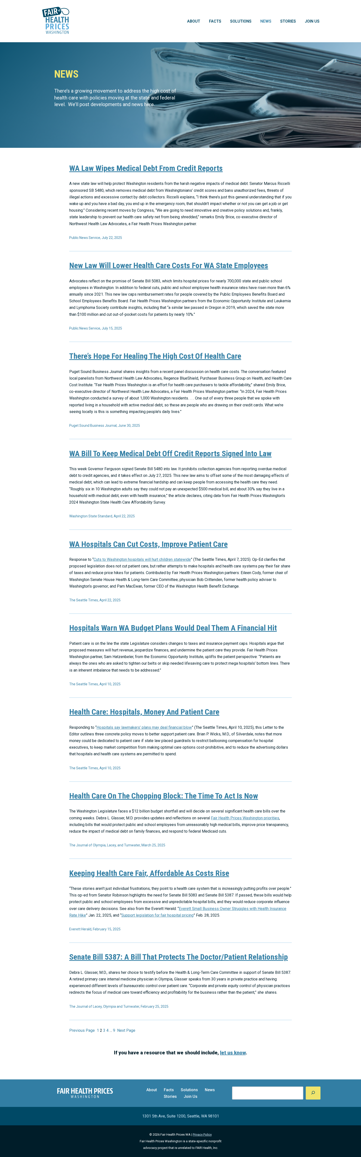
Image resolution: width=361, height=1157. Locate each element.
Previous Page (82, 1030)
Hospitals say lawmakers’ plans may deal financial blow (144, 727)
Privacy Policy (202, 1134)
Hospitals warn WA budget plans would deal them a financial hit (173, 628)
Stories (288, 21)
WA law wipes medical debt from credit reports (146, 168)
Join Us (312, 21)
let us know (233, 1053)
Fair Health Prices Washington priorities (245, 818)
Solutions (240, 21)
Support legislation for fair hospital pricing (157, 915)
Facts (215, 21)
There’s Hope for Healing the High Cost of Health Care (155, 356)
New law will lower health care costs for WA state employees (168, 265)
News (265, 21)
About (193, 21)
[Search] (313, 1093)
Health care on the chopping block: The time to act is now (163, 795)
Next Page (126, 1030)
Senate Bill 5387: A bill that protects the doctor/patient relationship (178, 957)
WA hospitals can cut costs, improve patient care (148, 544)
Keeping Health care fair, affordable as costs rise (149, 873)
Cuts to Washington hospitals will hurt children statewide (142, 559)
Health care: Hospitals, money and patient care (144, 711)
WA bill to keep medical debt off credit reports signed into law (170, 453)
